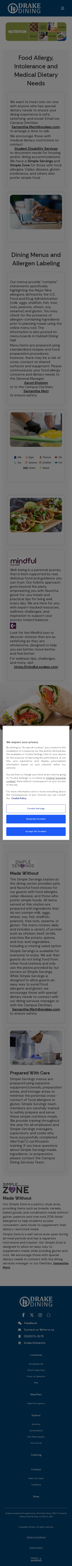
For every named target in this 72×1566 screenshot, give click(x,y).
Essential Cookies (36, 819)
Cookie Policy (18, 798)
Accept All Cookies (36, 831)
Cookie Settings (36, 808)
